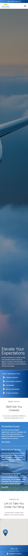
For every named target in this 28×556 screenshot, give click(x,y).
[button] (5, 533)
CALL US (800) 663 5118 (14, 1)
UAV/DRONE (10, 385)
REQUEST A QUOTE (15, 553)
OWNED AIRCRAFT (12, 377)
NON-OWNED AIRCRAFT (14, 381)
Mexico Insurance (13, 389)
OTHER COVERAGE (12, 393)
